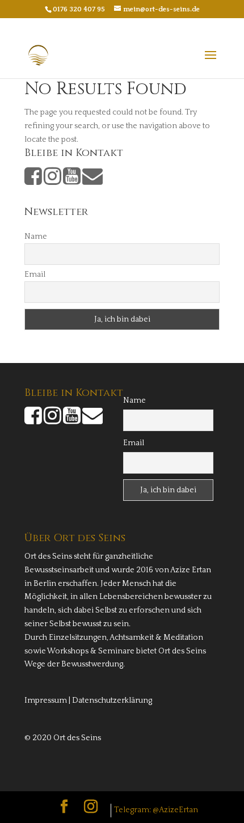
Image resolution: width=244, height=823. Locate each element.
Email (34, 274)
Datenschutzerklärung (112, 700)
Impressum (45, 700)
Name (35, 236)
